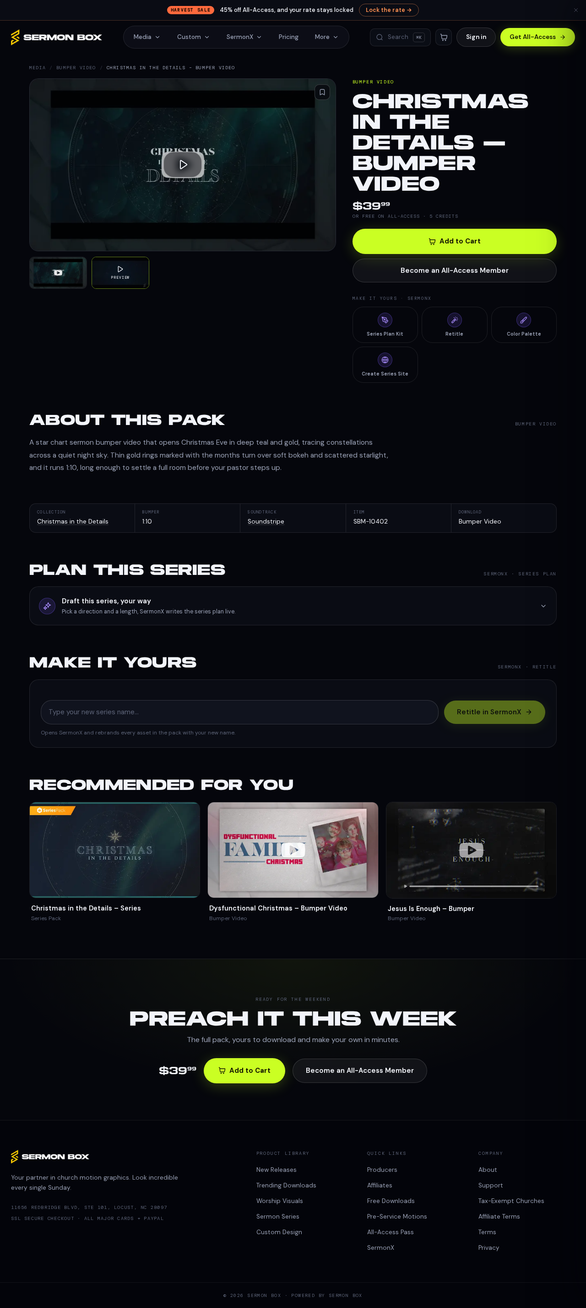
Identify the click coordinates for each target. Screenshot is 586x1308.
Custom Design (279, 1232)
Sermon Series (277, 1216)
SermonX (240, 37)
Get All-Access (533, 37)
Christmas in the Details (73, 521)
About (487, 1170)
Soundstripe (266, 521)
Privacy (488, 1248)
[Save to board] (322, 92)
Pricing (288, 37)
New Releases (276, 1170)
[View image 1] (58, 273)
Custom (189, 37)
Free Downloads (391, 1201)
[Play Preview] (183, 165)
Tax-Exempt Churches (511, 1201)
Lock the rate (389, 10)
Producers (382, 1170)
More (322, 37)
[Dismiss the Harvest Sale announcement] (576, 10)
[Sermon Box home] (56, 37)
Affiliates (379, 1185)
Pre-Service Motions (397, 1216)
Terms (487, 1232)
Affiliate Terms (499, 1216)
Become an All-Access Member (455, 270)
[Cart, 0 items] (443, 37)
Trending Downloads (286, 1185)
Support (490, 1185)
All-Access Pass (390, 1232)
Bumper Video (76, 68)
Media (143, 37)
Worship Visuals (279, 1201)
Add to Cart (460, 241)
